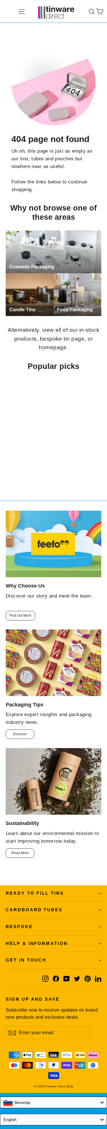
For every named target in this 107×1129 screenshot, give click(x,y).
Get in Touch (26, 960)
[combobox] (53, 1102)
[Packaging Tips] (53, 663)
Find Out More (20, 616)
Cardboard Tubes (34, 910)
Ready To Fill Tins (35, 893)
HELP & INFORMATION (37, 943)
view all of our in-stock (71, 330)
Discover (20, 734)
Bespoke (19, 926)
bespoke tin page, (63, 339)
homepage (52, 347)
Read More (20, 853)
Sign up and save (33, 999)
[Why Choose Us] (53, 544)
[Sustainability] (53, 781)
